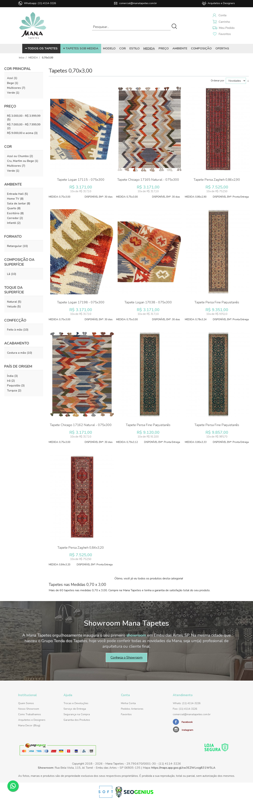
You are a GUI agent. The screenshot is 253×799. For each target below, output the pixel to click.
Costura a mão (16, 353)
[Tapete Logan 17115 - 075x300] (82, 131)
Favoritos (126, 714)
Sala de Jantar (16, 203)
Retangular (14, 246)
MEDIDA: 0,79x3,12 (127, 442)
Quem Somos (26, 703)
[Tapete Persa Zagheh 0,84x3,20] (82, 499)
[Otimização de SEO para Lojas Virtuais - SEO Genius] (134, 797)
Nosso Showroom (28, 709)
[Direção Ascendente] (248, 80)
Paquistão (13, 385)
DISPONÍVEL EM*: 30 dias (99, 197)
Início (21, 57)
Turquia (12, 390)
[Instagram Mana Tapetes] (196, 729)
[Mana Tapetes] (33, 40)
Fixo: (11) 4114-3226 (185, 709)
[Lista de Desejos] (223, 28)
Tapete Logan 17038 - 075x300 (148, 302)
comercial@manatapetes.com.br (138, 3)
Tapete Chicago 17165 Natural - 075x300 (148, 179)
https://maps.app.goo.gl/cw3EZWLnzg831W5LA (183, 768)
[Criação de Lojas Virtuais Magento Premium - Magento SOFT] (106, 797)
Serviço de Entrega (75, 709)
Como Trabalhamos (29, 714)
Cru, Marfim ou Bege (20, 161)
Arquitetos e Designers (221, 3)
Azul (10, 78)
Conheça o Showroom (126, 657)
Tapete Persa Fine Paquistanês (216, 302)
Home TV (13, 199)
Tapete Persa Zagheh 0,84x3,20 (80, 547)
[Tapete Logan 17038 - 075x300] (149, 253)
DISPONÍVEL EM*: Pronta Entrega (231, 197)
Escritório (13, 213)
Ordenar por (218, 80)
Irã (9, 381)
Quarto (11, 208)
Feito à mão (14, 330)
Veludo (11, 306)
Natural (12, 302)
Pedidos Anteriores (132, 709)
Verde (11, 93)
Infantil (11, 223)
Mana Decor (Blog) (29, 725)
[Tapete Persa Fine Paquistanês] (218, 253)
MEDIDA (33, 57)
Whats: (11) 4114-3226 (186, 703)
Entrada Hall (15, 194)
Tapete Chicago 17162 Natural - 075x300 (81, 425)
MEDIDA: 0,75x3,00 (59, 197)
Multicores (14, 88)
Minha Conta (128, 703)
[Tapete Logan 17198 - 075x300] (82, 253)
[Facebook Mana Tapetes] (183, 724)
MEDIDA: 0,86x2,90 (196, 197)
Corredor (13, 218)
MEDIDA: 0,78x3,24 (196, 319)
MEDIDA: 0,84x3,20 (59, 564)
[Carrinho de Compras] (223, 22)
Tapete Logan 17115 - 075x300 (80, 179)
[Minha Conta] (223, 15)
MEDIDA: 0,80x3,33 (196, 442)
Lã (8, 274)
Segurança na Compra (77, 714)
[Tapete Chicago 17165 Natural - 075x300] (149, 131)
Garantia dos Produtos (77, 720)
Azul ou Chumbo (18, 156)
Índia (10, 376)
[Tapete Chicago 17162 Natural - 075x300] (82, 376)
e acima (20, 133)
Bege (10, 83)
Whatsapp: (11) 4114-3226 (40, 3)
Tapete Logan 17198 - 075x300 (80, 302)
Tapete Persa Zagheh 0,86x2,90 (217, 179)
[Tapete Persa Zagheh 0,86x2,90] (218, 131)
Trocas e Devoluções (76, 703)
